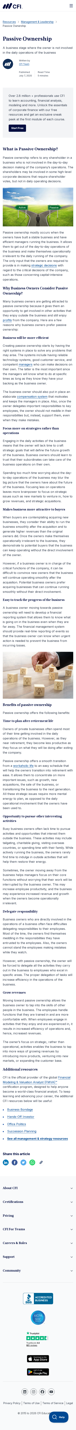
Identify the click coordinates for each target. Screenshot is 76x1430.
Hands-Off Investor (20, 1117)
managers (25, 364)
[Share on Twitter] (23, 1164)
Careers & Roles (15, 1243)
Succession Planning (21, 1131)
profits (7, 320)
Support (9, 1257)
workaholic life (23, 766)
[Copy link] (41, 1164)
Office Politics (16, 1124)
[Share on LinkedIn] (6, 1164)
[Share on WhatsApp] (32, 1164)
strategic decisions (44, 265)
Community (12, 1271)
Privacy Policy (11, 1403)
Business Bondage (20, 1109)
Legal (69, 1403)
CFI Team (24, 64)
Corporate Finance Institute (13, 5)
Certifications (13, 1202)
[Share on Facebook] (15, 1164)
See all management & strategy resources (37, 1138)
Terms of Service (52, 1403)
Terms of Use (31, 1403)
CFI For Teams (14, 1229)
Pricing (8, 1216)
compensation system (32, 396)
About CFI (10, 1188)
